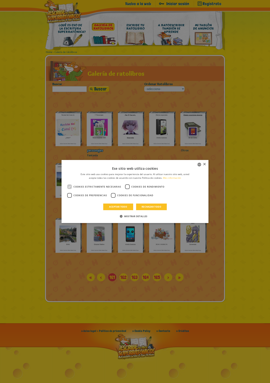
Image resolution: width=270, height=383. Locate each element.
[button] (135, 216)
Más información (172, 177)
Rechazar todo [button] (151, 206)
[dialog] (135, 191)
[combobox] (199, 164)
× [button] (204, 164)
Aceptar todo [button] (118, 206)
